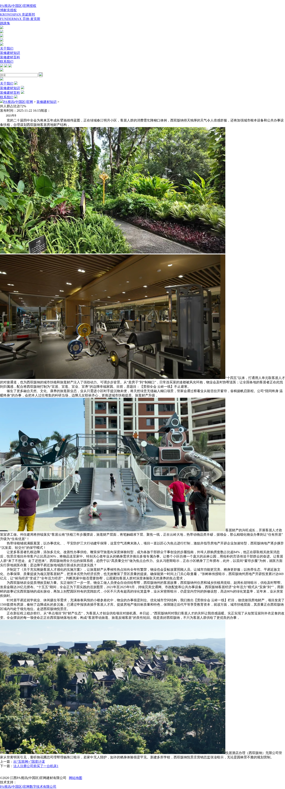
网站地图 (75, 778)
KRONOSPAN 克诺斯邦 (17, 14)
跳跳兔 (5, 23)
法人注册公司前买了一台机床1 (35, 766)
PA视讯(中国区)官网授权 (18, 6)
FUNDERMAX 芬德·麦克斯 (20, 19)
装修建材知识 (10, 53)
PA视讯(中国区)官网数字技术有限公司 (28, 786)
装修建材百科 (10, 57)
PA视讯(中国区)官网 (18, 102)
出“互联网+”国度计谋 (29, 761)
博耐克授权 (8, 10)
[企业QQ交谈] (1, 28)
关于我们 (6, 48)
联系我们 (6, 61)
